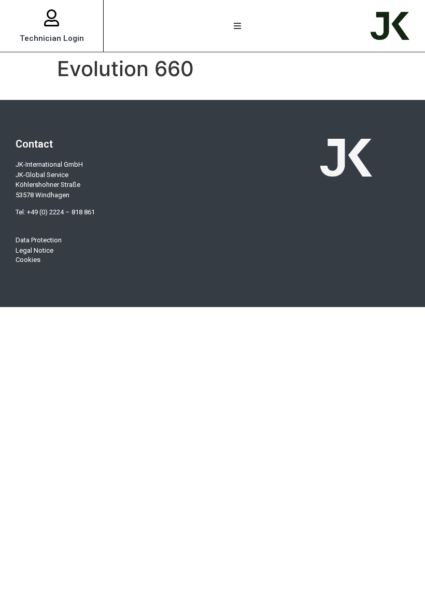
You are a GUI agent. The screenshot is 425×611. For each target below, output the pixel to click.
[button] (237, 26)
